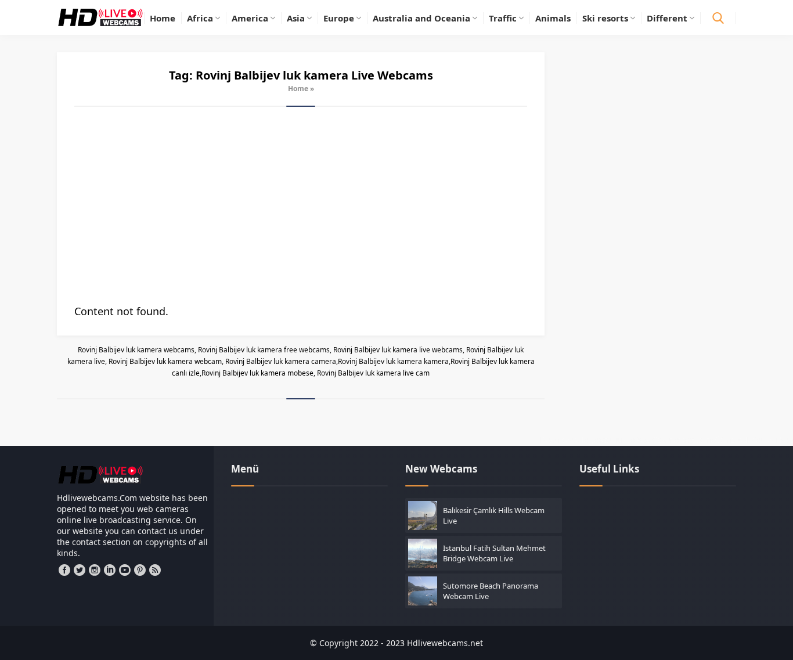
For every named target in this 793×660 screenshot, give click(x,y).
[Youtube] (125, 570)
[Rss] (155, 570)
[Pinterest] (140, 570)
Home (298, 88)
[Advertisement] (300, 205)
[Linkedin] (110, 570)
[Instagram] (94, 570)
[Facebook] (64, 570)
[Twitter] (79, 570)
